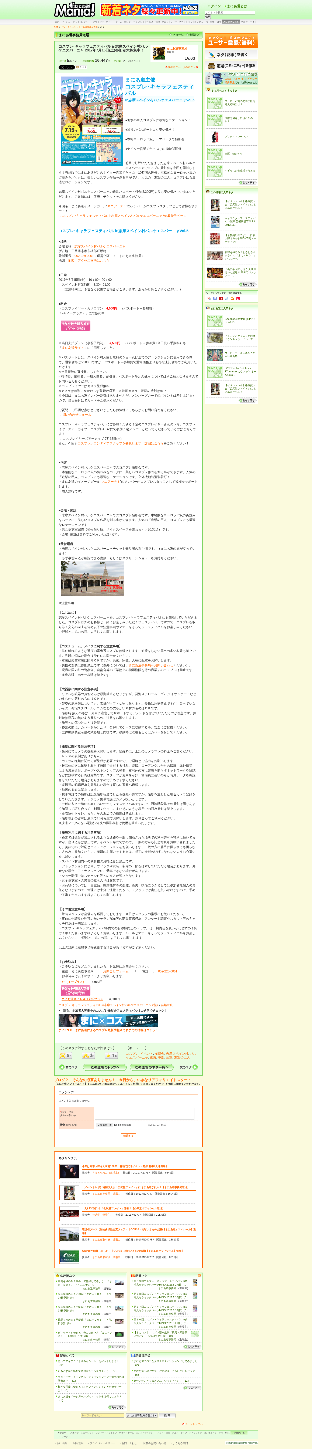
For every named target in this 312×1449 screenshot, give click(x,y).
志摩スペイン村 (177, 1053)
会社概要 (62, 1443)
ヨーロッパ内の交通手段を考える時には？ (240, 103)
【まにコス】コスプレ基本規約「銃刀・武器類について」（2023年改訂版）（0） (160, 1334)
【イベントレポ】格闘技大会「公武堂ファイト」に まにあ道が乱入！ (240, 204)
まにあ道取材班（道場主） (107, 1239)
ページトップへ (194, 1424)
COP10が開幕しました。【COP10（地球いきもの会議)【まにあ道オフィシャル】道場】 (133, 1250)
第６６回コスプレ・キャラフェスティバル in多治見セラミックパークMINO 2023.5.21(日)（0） (161, 1321)
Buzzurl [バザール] (221, 298)
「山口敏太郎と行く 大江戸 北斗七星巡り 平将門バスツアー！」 (240, 272)
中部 (161, 1057)
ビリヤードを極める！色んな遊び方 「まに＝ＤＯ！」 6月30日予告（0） (85, 1334)
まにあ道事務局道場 (88, 27)
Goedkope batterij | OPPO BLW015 (239, 321)
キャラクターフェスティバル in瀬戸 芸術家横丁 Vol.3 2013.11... (240, 221)
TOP (56, 27)
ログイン (214, 6)
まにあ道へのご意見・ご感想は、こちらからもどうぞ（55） (164, 1373)
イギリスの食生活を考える (240, 170)
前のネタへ (174, 67)
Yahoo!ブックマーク (209, 298)
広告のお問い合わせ (154, 1443)
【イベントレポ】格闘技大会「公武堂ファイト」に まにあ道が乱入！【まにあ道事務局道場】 (136, 1187)
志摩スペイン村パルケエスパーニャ (99, 246)
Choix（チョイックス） (232, 298)
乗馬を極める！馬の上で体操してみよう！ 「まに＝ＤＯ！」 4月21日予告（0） (85, 1283)
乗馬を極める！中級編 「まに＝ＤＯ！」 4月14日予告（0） (84, 1309)
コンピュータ (201, 22)
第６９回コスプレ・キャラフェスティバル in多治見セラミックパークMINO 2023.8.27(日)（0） (161, 1283)
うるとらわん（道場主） (106, 1172)
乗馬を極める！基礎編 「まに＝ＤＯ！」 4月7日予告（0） (85, 1321)
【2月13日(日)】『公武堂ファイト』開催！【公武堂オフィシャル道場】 (123, 1208)
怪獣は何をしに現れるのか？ (239, 120)
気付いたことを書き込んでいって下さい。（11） (162, 1380)
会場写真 (167, 1005)
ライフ (173, 22)
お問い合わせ (129, 1443)
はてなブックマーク (215, 298)
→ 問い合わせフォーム (75, 414)
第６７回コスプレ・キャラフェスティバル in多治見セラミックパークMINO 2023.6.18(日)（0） (161, 1308)
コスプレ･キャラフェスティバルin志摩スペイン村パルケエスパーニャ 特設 (108, 1005)
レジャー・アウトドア (92, 22)
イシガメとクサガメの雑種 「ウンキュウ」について (240, 338)
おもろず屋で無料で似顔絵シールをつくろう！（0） (88, 1371)
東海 (153, 1057)
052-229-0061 (84, 256)
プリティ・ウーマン (236, 136)
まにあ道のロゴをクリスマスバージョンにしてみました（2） (165, 1363)
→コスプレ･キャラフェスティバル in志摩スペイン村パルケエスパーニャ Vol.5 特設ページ (123, 215)
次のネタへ (189, 67)
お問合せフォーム (116, 971)
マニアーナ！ (248, 22)
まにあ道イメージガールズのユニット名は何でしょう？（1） (90, 1398)
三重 (169, 1057)
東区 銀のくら (234, 153)
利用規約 (78, 1443)
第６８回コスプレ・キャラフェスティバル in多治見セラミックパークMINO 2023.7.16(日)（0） (161, 1295)
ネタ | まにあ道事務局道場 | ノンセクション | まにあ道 (75, 9)
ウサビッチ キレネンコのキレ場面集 (240, 355)
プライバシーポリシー (102, 1443)
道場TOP (195, 34)
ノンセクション (231, 22)
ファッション (186, 22)
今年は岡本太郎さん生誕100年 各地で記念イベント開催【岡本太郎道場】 (125, 1166)
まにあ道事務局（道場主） (107, 1193)
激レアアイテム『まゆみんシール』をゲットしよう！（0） (88, 1363)
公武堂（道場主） (102, 1214)
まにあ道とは (237, 6)
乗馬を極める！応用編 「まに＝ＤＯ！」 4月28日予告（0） (84, 1296)
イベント (146, 1053)
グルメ (165, 22)
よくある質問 (180, 1443)
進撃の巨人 (182, 1057)
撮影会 (159, 1053)
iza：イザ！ (238, 298)
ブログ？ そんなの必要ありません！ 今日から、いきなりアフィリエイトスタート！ (124, 1080)
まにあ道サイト (73, 347)
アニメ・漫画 (153, 22)
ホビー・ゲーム (114, 22)
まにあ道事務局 (176, 48)
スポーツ (59, 22)
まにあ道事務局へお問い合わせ (151, 665)
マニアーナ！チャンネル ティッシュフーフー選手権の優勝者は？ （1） (91, 1378)
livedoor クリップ (226, 298)
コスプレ (132, 1053)
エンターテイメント (134, 22)
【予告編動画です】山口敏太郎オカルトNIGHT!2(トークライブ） (240, 238)
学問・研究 (215, 22)
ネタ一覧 (178, 34)
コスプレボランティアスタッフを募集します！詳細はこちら (121, 443)
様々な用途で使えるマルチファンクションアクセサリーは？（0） (90, 1388)
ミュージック (73, 22)
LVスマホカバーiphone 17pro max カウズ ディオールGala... (240, 371)
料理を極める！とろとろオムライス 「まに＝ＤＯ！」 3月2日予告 (240, 255)
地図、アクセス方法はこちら (89, 260)
